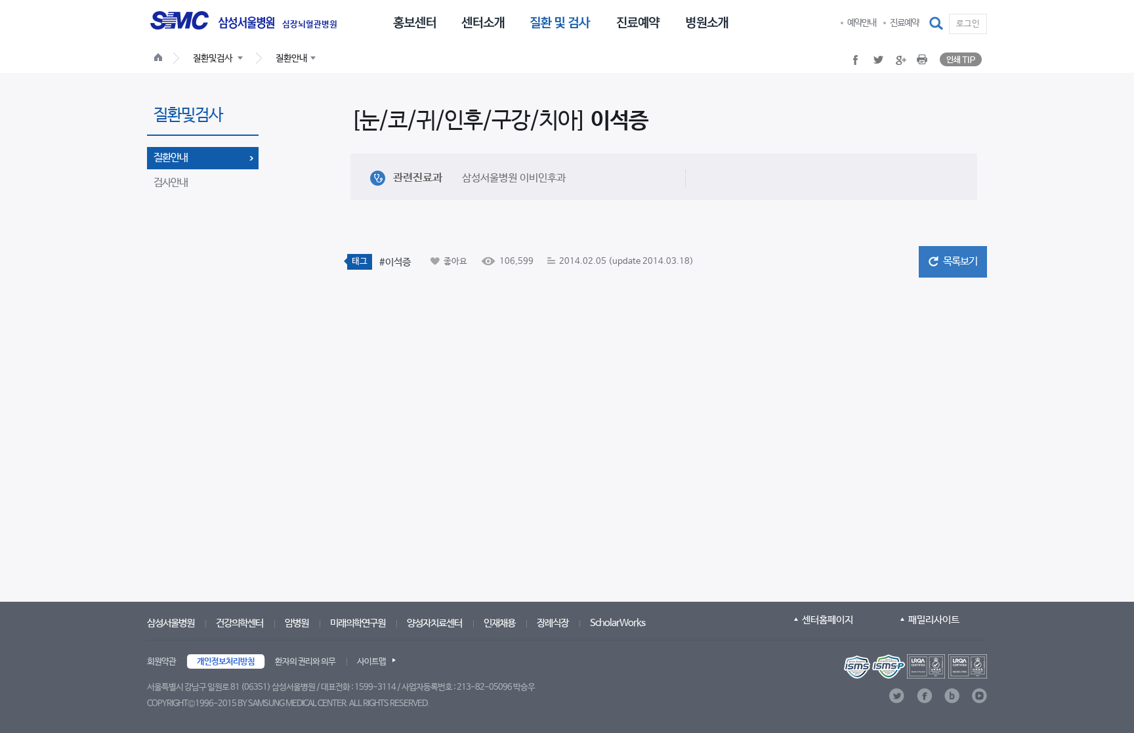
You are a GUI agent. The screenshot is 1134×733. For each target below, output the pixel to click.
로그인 (968, 24)
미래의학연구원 (357, 623)
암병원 (296, 623)
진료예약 (904, 23)
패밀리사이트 (933, 619)
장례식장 (552, 623)
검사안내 (171, 183)
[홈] (161, 59)
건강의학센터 (239, 623)
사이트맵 (371, 662)
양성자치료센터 (434, 623)
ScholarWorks (617, 623)
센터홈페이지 (827, 619)
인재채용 (499, 623)
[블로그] (951, 695)
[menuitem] (414, 21)
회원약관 (161, 662)
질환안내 (171, 158)
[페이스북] (924, 695)
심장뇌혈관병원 (309, 25)
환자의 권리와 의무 (305, 662)
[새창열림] (915, 666)
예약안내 (861, 23)
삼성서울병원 (170, 623)
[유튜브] (979, 695)
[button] (937, 23)
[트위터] (896, 695)
